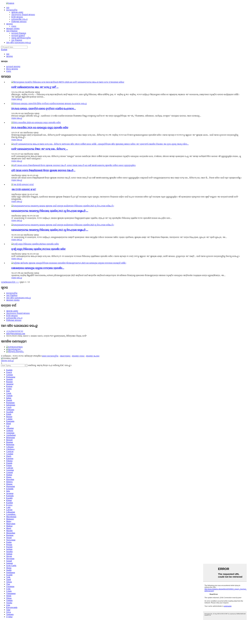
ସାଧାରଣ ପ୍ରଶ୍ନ (13, 28)
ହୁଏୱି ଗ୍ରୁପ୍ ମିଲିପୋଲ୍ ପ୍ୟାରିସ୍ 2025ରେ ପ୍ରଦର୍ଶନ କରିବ (38, 249)
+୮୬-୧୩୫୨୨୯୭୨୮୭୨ (14, 331)
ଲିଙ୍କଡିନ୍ (20, 351)
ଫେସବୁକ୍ (19, 347)
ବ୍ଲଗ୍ (13, 26)
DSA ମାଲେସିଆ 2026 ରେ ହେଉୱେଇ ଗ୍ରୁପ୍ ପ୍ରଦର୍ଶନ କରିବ (39, 127)
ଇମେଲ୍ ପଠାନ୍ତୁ (7, 360)
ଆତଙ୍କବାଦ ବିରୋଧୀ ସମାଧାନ (23, 14)
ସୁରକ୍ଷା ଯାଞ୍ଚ (17, 12)
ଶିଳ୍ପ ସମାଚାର (12, 69)
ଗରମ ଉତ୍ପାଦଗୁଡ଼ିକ (50, 356)
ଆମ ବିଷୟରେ (11, 31)
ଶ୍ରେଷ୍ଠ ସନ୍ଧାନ (92, 356)
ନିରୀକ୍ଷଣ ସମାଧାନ (19, 21)
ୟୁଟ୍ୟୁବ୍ (17, 349)
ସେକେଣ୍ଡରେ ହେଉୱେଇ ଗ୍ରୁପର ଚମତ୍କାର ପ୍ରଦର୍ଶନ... (37, 268)
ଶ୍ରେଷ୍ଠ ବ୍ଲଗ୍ (78, 356)
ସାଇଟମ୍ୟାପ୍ (65, 356)
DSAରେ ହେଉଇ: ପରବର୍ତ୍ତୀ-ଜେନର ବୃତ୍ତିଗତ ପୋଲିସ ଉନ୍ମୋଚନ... (43, 108)
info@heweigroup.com (15, 333)
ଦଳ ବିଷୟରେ (16, 40)
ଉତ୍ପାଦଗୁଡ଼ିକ (11, 10)
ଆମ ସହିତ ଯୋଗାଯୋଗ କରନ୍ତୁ (18, 42)
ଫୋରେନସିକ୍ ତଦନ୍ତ (19, 19)
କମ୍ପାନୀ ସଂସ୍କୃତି (18, 35)
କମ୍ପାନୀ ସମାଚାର (13, 66)
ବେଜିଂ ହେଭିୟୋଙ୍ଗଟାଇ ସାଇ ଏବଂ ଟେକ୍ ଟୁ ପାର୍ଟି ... (35, 87)
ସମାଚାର (9, 24)
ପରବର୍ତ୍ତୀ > (12, 282)
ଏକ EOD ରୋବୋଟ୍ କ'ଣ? (23, 189)
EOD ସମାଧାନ (17, 17)
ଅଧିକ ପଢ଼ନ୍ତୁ (16, 99)
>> (18, 282)
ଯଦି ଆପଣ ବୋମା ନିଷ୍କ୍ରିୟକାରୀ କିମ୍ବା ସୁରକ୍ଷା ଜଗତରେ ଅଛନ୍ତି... (43, 170)
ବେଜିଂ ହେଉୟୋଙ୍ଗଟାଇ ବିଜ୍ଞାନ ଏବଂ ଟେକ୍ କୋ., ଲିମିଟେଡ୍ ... (39, 149)
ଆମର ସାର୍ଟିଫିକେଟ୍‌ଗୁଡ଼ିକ (21, 38)
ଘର (7, 7)
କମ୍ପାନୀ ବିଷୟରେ (18, 33)
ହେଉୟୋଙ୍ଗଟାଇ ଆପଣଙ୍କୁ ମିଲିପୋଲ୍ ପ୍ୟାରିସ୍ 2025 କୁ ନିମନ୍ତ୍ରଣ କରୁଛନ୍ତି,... (49, 210)
